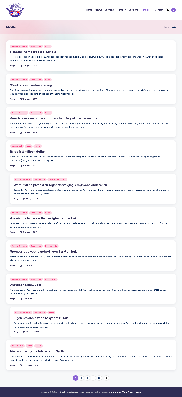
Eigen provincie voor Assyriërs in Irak (41, 318)
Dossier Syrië (51, 246)
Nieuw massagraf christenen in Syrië (37, 351)
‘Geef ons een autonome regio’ (32, 85)
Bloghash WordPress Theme (126, 392)
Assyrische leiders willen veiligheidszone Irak (43, 218)
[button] (106, 378)
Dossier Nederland (57, 179)
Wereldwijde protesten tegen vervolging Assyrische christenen (60, 185)
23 (99, 378)
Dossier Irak (36, 46)
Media (48, 113)
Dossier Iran (36, 246)
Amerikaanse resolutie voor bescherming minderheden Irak (53, 118)
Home (166, 27)
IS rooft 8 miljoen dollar (27, 151)
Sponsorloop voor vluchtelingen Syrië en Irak (43, 251)
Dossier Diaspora (19, 46)
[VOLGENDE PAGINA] (106, 378)
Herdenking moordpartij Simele (33, 52)
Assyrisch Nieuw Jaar (25, 285)
